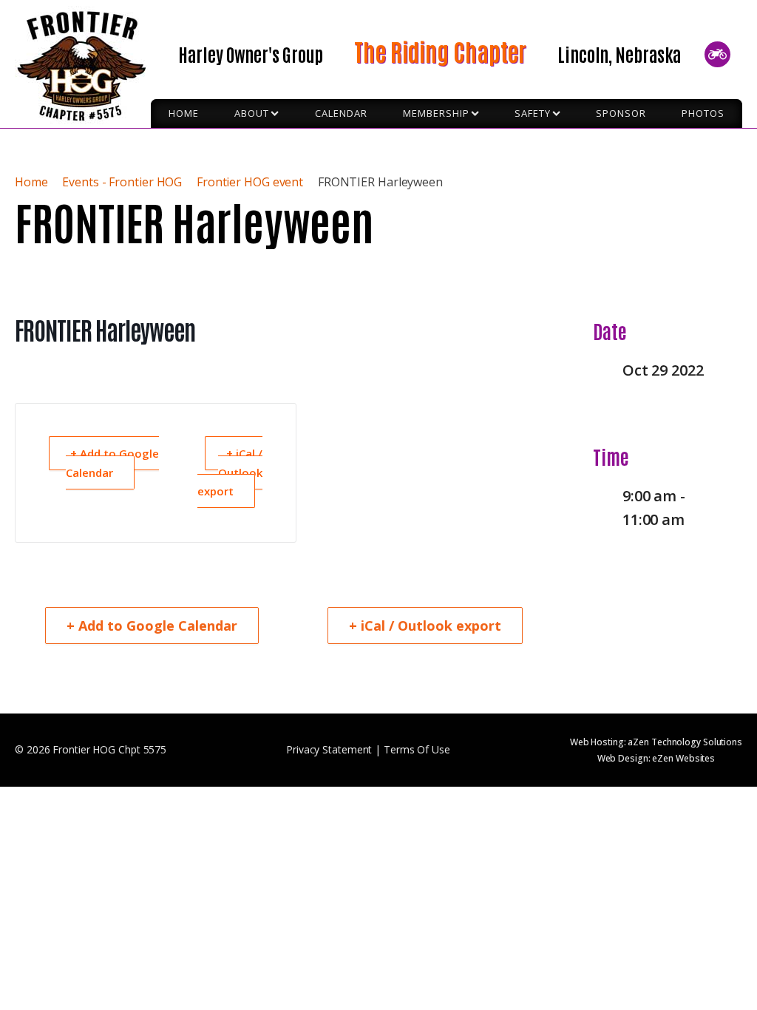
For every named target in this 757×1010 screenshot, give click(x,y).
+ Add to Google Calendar (112, 463)
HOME (184, 113)
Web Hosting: (656, 742)
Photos (703, 113)
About (251, 113)
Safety (533, 113)
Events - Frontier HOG (122, 182)
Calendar (341, 113)
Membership (436, 113)
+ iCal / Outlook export (229, 472)
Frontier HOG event (250, 182)
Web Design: (656, 758)
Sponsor (621, 113)
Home (33, 182)
